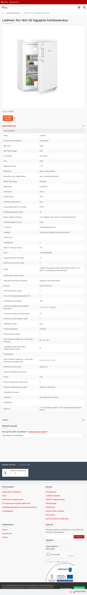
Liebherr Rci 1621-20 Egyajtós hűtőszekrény (18, 470)
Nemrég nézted (9, 465)
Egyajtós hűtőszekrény (13, 13)
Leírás (5, 420)
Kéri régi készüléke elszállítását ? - (24, 432)
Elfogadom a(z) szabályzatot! (58, 561)
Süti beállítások (66, 589)
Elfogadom (79, 589)
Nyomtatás (81, 591)
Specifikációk (9, 126)
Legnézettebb (24, 465)
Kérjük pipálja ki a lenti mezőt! (52, 547)
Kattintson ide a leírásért (37, 432)
